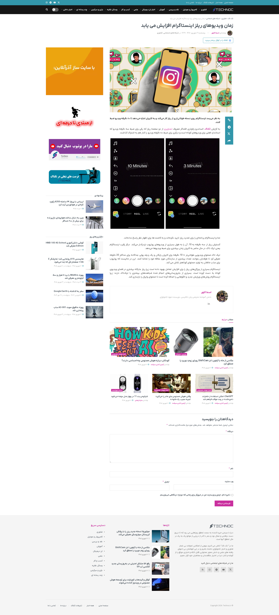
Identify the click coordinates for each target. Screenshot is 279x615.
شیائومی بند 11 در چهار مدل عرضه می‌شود (129, 396)
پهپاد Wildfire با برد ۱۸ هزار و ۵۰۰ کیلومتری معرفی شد (68, 277)
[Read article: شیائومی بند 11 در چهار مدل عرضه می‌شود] (129, 383)
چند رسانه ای (81, 9)
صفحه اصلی (228, 2)
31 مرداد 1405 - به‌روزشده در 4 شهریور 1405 (68, 282)
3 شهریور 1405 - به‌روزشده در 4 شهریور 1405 (68, 314)
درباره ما (199, 2)
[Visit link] (74, 71)
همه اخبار (218, 2)
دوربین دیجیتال (181, 354)
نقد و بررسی (174, 9)
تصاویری (168, 129)
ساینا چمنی (139, 400)
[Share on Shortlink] (229, 120)
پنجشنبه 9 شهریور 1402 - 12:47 (193, 33)
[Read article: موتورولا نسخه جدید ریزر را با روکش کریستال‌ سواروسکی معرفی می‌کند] (160, 536)
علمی (136, 9)
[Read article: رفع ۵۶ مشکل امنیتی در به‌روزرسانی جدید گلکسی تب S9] (160, 568)
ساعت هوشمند (117, 390)
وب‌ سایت (229, 481)
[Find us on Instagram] (209, 569)
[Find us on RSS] (202, 569)
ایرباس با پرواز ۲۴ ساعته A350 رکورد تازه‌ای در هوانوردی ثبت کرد (67, 203)
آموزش (162, 9)
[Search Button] (47, 9)
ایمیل (165, 481)
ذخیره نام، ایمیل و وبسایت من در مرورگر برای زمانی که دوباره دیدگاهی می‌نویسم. (195, 495)
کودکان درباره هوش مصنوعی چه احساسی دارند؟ (145, 360)
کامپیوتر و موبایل (190, 9)
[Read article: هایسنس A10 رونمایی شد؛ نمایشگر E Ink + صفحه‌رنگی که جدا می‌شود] (94, 264)
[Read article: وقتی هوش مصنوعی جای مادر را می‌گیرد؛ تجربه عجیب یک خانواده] (171, 383)
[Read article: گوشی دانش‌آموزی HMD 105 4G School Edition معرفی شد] (94, 247)
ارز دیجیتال (97, 551)
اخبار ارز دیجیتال (148, 9)
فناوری (204, 9)
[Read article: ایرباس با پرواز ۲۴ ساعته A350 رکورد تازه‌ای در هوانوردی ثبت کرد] (94, 206)
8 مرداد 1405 (77, 209)
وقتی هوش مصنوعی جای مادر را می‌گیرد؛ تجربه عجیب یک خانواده (173, 398)
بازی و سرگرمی (97, 9)
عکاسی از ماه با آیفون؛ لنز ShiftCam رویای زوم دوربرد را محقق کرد (132, 549)
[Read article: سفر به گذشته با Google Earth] (94, 296)
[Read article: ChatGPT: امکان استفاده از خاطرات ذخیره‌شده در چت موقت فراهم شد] (214, 383)
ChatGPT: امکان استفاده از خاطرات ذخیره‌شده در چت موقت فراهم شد (217, 398)
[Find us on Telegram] (216, 569)
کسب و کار (125, 9)
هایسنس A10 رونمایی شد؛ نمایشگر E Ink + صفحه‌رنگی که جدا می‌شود (66, 261)
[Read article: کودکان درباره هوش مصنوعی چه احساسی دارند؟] (139, 342)
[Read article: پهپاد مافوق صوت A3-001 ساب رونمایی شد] (94, 312)
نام (231, 468)
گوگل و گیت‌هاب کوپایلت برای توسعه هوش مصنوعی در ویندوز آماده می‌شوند (130, 581)
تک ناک (230, 18)
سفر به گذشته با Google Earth (69, 291)
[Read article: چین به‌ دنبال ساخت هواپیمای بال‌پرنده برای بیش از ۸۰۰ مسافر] (94, 222)
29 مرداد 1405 (77, 225)
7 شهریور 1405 (206, 368)
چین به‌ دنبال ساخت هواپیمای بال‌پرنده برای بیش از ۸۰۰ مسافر (65, 219)
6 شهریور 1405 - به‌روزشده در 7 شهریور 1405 (68, 266)
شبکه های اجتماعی (213, 18)
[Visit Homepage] (223, 10)
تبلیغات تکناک (208, 2)
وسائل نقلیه (112, 9)
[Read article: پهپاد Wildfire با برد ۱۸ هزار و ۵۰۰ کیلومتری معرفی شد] (94, 280)
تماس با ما (190, 2)
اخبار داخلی (67, 9)
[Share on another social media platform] (229, 141)
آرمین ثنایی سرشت (221, 368)
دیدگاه (229, 431)
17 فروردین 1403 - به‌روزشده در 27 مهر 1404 (68, 295)
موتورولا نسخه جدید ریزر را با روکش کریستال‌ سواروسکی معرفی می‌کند (133, 533)
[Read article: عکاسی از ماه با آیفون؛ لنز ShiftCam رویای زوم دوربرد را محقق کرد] (203, 342)
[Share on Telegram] (229, 127)
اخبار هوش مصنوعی (119, 354)
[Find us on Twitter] (230, 569)
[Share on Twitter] (229, 134)
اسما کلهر (215, 33)
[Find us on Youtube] (223, 569)
